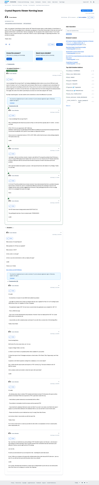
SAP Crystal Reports (27, 23)
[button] (88, 17)
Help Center (55, 2)
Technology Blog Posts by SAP (74, 44)
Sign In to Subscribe (86, 10)
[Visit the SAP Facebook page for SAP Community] (79, 482)
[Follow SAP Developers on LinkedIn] (87, 482)
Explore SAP (86, 2)
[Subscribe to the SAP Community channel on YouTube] (84, 482)
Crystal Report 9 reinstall (72, 62)
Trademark (38, 482)
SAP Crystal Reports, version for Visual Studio (13, 23)
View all (68, 105)
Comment (59, 44)
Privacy (12, 482)
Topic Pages (62, 2)
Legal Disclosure (31, 482)
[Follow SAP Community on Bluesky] (82, 482)
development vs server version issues (75, 51)
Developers (38, 2)
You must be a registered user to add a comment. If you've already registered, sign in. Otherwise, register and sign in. (32, 99)
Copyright (24, 482)
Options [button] (93, 10)
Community (13, 1)
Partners (44, 2)
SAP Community (8, 5)
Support (44, 482)
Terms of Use (18, 482)
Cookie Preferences (51, 482)
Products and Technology (23, 2)
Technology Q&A (31, 5)
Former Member (13, 17)
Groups (32, 2)
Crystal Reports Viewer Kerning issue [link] (42, 5)
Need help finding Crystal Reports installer (76, 47)
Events (49, 2)
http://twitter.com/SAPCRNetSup (14, 269)
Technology (25, 5)
